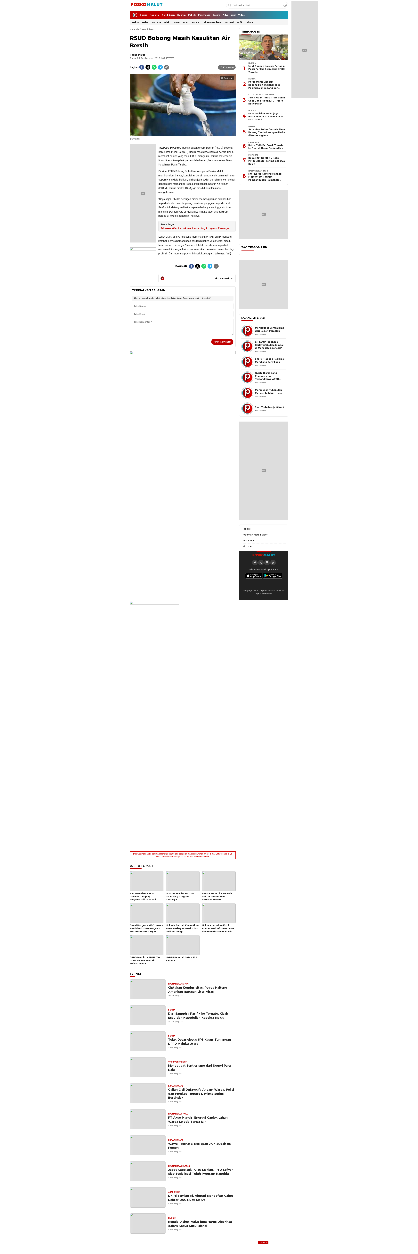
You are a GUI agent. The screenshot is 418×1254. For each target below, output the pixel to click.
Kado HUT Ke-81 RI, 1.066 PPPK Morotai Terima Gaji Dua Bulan (266, 161)
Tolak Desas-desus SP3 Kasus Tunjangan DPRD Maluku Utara (199, 1042)
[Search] (285, 5)
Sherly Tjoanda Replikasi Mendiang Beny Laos (269, 360)
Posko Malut (137, 54)
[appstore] (253, 576)
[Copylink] (166, 67)
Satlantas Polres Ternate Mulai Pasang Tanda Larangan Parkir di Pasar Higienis (266, 132)
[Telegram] (160, 67)
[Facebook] (141, 67)
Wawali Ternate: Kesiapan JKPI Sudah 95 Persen (199, 1146)
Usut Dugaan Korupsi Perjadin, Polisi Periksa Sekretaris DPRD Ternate (266, 69)
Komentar (228, 67)
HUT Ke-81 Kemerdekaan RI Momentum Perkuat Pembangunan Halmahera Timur (264, 178)
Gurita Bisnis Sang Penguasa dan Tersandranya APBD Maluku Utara (267, 377)
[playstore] (272, 576)
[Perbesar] (183, 134)
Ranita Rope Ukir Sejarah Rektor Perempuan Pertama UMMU (217, 896)
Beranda (134, 29)
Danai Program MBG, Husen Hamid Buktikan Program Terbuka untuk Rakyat (146, 928)
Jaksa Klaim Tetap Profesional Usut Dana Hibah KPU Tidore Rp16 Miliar (266, 100)
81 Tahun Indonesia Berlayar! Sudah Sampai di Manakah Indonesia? (269, 345)
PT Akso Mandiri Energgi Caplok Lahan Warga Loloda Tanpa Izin (198, 1120)
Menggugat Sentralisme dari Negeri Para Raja (199, 1068)
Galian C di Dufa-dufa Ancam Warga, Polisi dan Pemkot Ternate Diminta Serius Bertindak (201, 1094)
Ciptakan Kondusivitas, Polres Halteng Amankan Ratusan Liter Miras (197, 990)
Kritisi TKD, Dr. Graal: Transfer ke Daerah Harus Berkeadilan (266, 147)
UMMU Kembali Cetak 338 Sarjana (181, 959)
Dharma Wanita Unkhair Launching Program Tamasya (195, 228)
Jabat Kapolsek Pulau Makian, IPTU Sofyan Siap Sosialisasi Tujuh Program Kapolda (200, 1172)
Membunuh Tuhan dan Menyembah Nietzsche (268, 391)
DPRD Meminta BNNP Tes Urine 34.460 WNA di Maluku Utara (145, 960)
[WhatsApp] (154, 67)
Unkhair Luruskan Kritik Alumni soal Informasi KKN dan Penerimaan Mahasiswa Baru (219, 930)
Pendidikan (147, 29)
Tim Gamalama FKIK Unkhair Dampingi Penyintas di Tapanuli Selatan (143, 898)
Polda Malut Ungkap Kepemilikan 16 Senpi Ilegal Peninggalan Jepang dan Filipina (264, 86)
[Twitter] (147, 67)
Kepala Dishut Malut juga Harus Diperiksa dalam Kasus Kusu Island (200, 1224)
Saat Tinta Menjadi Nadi (269, 407)
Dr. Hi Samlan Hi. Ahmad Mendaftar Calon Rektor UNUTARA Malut (200, 1198)
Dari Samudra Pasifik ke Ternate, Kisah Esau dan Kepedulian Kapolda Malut (198, 1016)
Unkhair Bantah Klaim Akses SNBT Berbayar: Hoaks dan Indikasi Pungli (183, 928)
